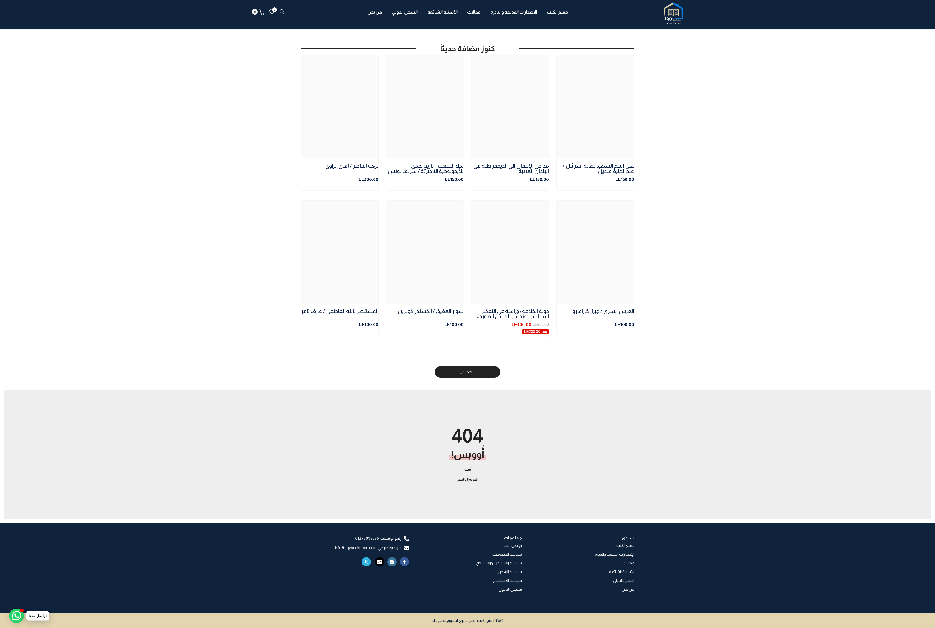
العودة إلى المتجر (467, 479)
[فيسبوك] (404, 562)
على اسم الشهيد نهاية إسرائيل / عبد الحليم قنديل (598, 168)
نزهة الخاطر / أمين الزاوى (351, 166)
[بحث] (282, 11)
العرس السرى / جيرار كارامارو (603, 311)
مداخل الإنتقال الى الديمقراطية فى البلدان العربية (511, 168)
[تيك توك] (379, 562)
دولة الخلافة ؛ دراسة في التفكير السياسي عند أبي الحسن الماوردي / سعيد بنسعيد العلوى (510, 313)
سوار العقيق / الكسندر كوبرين (431, 311)
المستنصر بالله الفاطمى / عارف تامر (339, 311)
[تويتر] (366, 562)
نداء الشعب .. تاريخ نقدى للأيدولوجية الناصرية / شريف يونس (426, 168)
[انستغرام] (392, 562)
